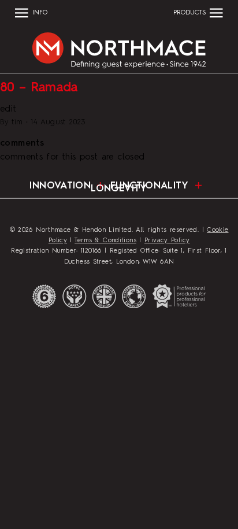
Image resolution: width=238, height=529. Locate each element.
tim (17, 122)
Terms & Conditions (105, 240)
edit (8, 109)
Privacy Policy (166, 240)
